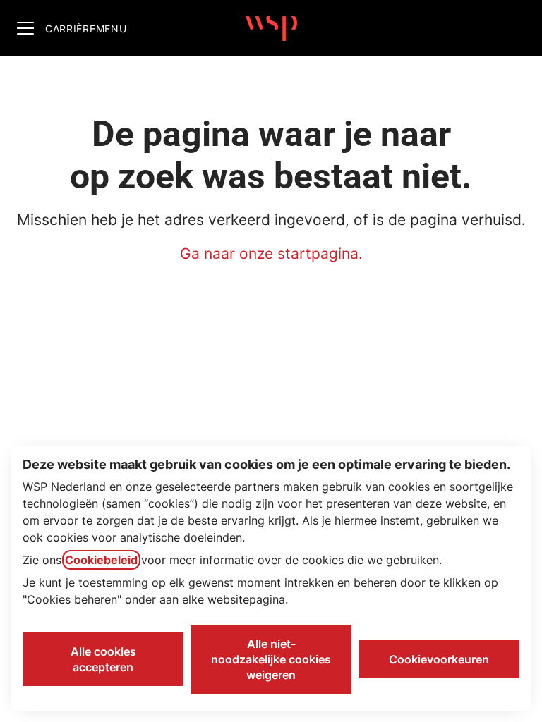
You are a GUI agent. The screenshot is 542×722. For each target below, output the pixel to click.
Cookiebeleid (101, 560)
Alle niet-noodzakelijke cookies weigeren (271, 659)
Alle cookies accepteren (103, 659)
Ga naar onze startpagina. (271, 253)
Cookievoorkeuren (439, 659)
